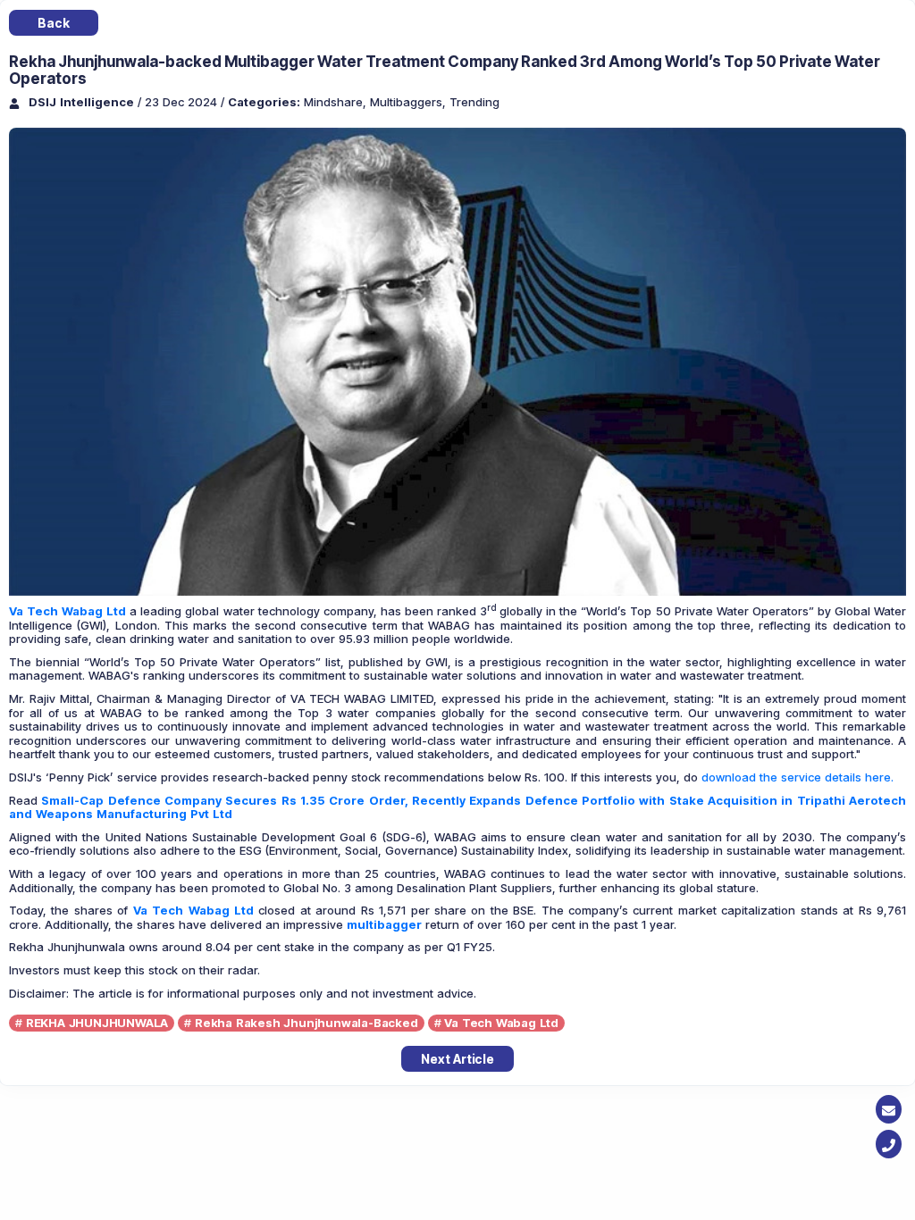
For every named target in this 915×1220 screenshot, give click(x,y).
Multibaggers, (409, 102)
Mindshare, (337, 102)
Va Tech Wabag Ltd (67, 611)
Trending (474, 102)
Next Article (457, 1058)
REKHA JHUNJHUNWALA (97, 1022)
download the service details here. (797, 777)
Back (53, 22)
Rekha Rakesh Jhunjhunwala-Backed (306, 1022)
